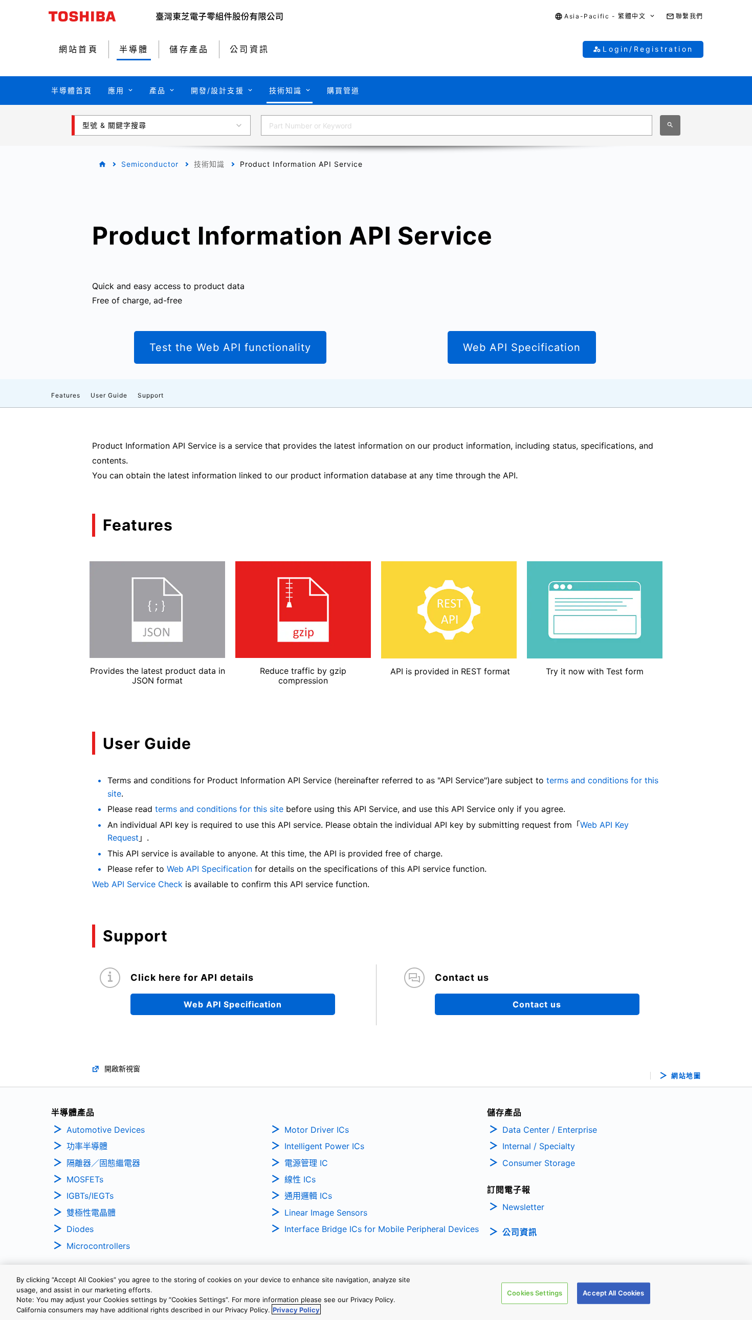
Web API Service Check (137, 884)
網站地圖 (686, 1076)
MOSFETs (85, 1179)
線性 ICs (300, 1179)
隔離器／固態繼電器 (103, 1163)
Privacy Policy (296, 1309)
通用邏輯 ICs (308, 1196)
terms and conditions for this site (219, 809)
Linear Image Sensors (325, 1212)
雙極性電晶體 (91, 1212)
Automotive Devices (106, 1130)
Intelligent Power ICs (324, 1146)
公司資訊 (519, 1232)
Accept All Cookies (613, 1293)
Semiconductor (150, 164)
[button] (604, 16)
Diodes (80, 1229)
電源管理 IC (306, 1163)
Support (151, 395)
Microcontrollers (98, 1246)
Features (65, 395)
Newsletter (523, 1207)
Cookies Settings (534, 1293)
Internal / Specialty (538, 1146)
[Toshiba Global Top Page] (102, 16)
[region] (376, 1292)
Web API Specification (209, 869)
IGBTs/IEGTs (90, 1196)
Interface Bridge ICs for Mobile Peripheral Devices (381, 1229)
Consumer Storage (538, 1163)
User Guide (109, 395)
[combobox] (456, 125)
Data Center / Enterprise (549, 1130)
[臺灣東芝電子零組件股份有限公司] (219, 16)
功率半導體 (87, 1146)
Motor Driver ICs (316, 1130)
